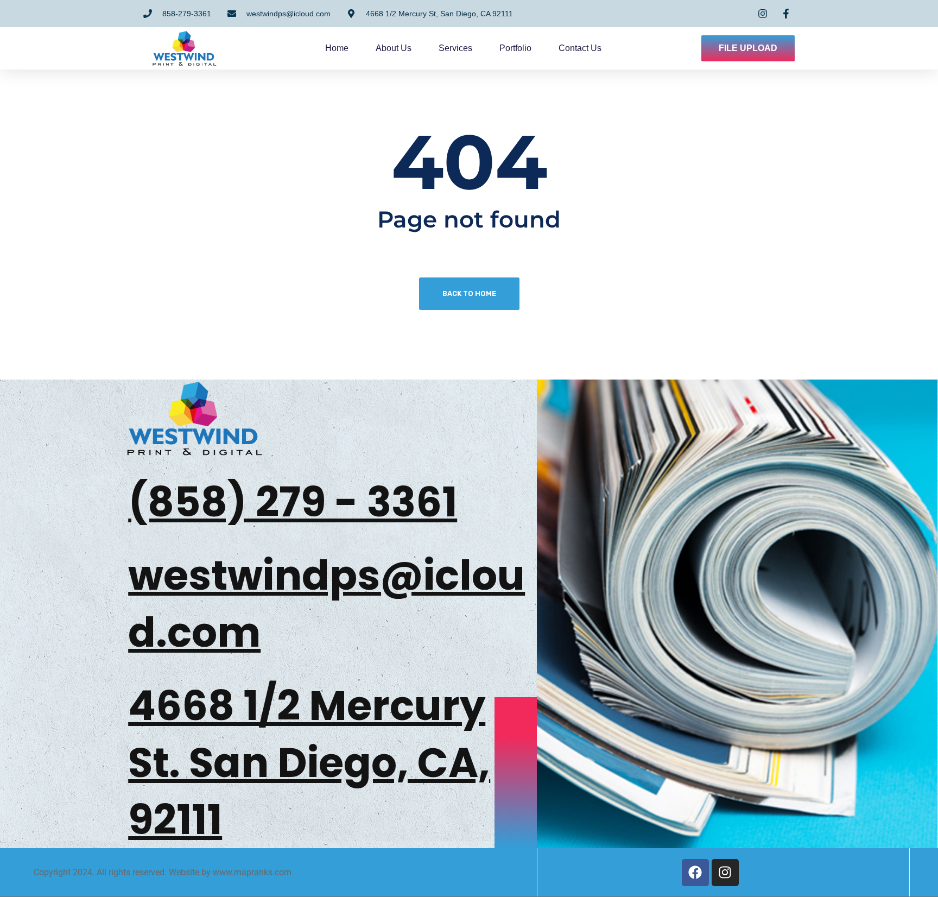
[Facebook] (695, 872)
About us (393, 48)
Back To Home (469, 293)
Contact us (580, 48)
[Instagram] (725, 872)
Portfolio (515, 48)
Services (455, 48)
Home (336, 48)
